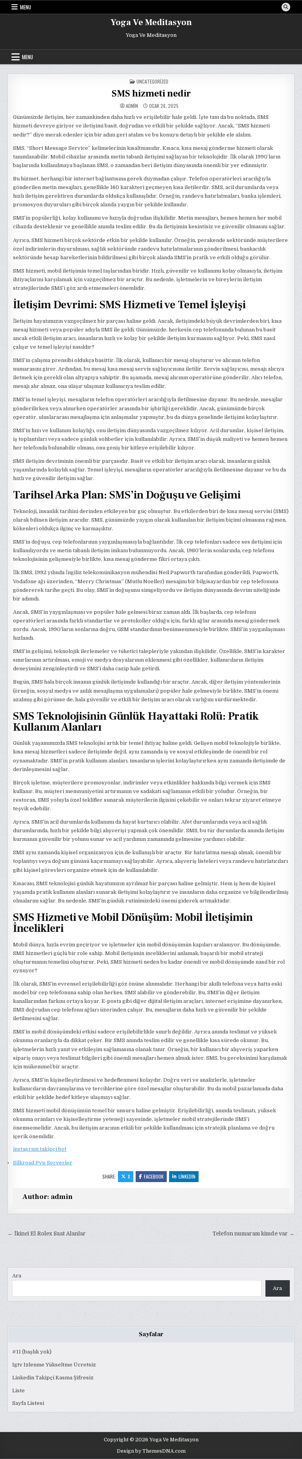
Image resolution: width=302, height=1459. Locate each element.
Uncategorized (152, 81)
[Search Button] (286, 7)
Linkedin (187, 1176)
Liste (18, 1391)
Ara (16, 1276)
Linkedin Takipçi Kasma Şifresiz (53, 1378)
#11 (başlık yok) (32, 1352)
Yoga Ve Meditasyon (151, 22)
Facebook (154, 1176)
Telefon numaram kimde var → (253, 1234)
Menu (25, 7)
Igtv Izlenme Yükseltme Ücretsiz (54, 1365)
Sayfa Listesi (28, 1403)
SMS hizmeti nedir (151, 93)
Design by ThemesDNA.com (151, 1451)
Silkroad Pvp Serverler (42, 1163)
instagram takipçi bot (39, 1149)
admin (132, 106)
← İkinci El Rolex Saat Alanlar (46, 1234)
